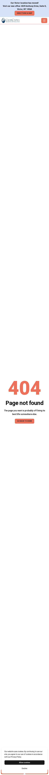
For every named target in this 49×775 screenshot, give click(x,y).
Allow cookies (24, 762)
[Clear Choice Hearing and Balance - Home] (21, 20)
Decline (24, 768)
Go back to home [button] (24, 421)
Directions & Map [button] (24, 13)
